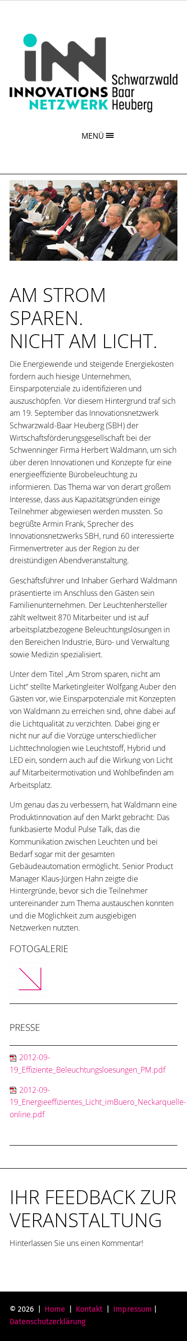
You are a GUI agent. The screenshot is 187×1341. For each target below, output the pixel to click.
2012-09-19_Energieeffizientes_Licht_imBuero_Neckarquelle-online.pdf (98, 1102)
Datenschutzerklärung (47, 1321)
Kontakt (89, 1309)
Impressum (132, 1309)
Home (55, 1309)
